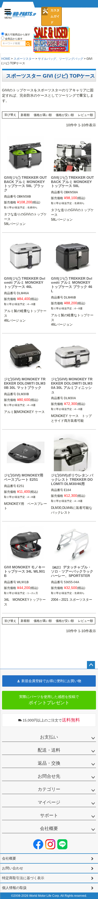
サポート (49, 815)
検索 (28, 43)
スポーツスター (24, 59)
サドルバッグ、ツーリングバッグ (60, 59)
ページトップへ (91, 665)
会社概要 (49, 828)
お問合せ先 (49, 776)
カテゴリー (49, 789)
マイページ (49, 802)
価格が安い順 (65, 115)
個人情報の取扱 (14, 888)
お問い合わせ (12, 868)
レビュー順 (85, 115)
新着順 (25, 115)
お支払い (49, 737)
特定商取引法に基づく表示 (23, 878)
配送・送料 (49, 750)
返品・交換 (49, 763)
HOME (5, 59)
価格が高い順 (43, 115)
